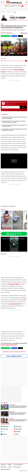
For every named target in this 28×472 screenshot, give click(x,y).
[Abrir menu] (1, 2)
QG (25, 299)
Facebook (5, 429)
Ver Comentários (14, 356)
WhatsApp (5, 426)
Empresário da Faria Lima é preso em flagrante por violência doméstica (18, 420)
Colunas (11, 15)
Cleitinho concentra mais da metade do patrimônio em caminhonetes (17, 413)
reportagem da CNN (14, 303)
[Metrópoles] (14, 2)
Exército (11, 351)
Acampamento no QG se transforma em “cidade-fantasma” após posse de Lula (14, 122)
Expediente (9, 464)
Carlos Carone (3, 32)
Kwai (17, 434)
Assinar (23, 107)
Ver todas (6, 109)
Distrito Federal (9, 11)
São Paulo (11, 418)
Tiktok (4, 434)
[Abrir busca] (26, 2)
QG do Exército (17, 351)
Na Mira (14, 11)
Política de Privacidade (18, 464)
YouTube (18, 431)
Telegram (18, 426)
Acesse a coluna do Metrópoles (9, 344)
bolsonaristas (6, 351)
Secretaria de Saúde (13, 284)
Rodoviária (23, 351)
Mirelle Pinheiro (9, 32)
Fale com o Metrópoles (5, 469)
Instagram (19, 429)
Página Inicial (3, 11)
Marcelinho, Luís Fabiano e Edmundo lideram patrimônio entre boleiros (18, 407)
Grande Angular (12, 404)
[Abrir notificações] (3, 2)
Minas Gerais (11, 411)
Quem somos (3, 464)
